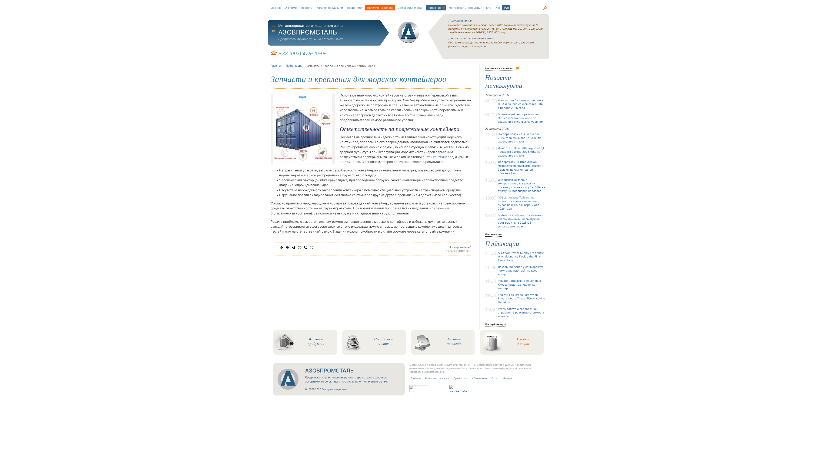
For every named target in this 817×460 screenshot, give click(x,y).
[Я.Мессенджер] (281, 247)
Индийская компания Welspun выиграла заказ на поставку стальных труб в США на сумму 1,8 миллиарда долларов (521, 185)
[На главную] (408, 32)
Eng (488, 7)
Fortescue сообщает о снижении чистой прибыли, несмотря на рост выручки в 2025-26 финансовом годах (520, 220)
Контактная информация (465, 7)
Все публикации (495, 324)
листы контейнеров (438, 157)
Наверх (507, 378)
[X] (299, 247)
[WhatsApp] (311, 247)
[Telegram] (293, 247)
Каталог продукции (330, 7)
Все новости (493, 234)
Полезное (434, 7)
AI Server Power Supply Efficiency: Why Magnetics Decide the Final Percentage (521, 256)
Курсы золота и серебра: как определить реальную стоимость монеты (521, 312)
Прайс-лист (355, 7)
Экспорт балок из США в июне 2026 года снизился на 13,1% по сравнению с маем (519, 137)
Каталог (445, 378)
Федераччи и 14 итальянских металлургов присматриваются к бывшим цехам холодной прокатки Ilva (520, 167)
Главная (275, 7)
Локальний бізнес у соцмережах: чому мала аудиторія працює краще (521, 270)
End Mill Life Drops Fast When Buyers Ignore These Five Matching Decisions (521, 298)
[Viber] (305, 247)
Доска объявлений (410, 7)
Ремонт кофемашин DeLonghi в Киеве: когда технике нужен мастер (519, 284)
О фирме (291, 7)
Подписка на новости (499, 68)
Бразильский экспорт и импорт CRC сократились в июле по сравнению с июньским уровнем (520, 117)
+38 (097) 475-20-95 (303, 53)
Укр (497, 7)
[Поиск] (545, 8)
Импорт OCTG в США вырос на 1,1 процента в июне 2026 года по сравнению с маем (521, 151)
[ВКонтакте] (287, 247)
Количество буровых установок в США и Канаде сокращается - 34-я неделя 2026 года (521, 104)
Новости (307, 7)
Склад (495, 378)
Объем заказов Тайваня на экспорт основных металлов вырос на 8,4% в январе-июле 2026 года (518, 203)
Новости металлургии (503, 81)
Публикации (294, 65)
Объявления (480, 378)
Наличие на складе (380, 7)
